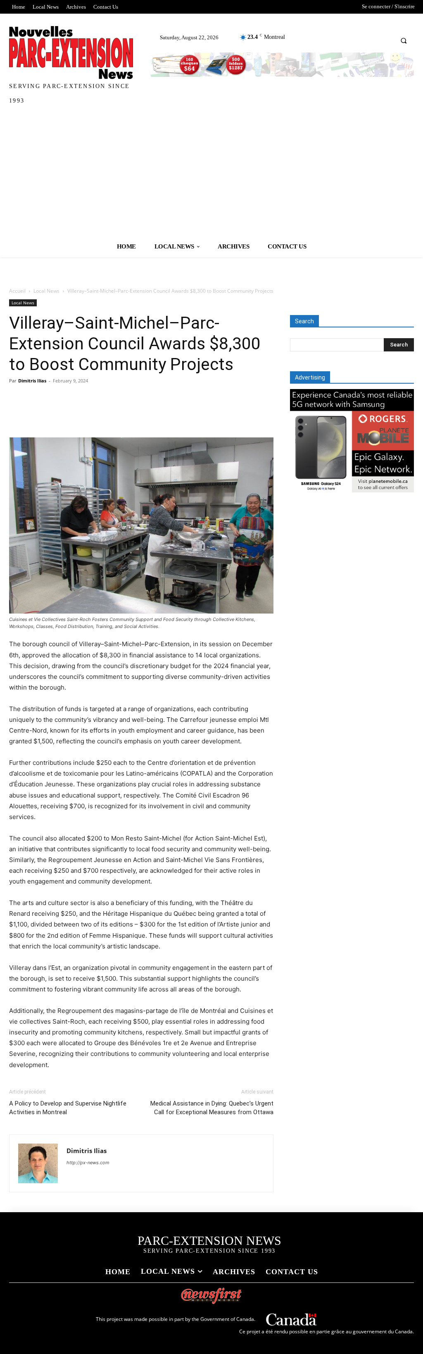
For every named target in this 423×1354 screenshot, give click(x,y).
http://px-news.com (88, 1162)
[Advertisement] (211, 174)
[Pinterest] (55, 414)
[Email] (112, 414)
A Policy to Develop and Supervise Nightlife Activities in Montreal (67, 1108)
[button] (403, 40)
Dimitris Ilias (32, 380)
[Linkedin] (93, 414)
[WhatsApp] (74, 414)
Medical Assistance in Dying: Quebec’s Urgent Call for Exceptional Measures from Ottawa (211, 1108)
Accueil (17, 290)
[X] (36, 414)
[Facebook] (17, 414)
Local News (46, 290)
